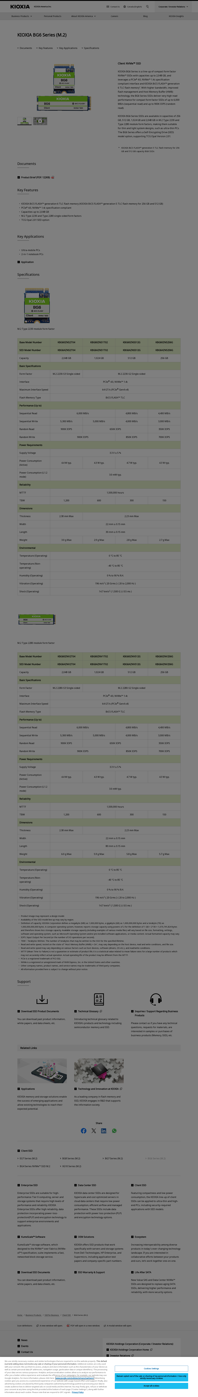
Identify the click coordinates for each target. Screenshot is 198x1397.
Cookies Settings (151, 1368)
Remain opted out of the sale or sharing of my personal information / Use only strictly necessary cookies (151, 1377)
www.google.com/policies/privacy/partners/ (75, 1378)
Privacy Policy (78, 1392)
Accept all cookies (151, 1386)
